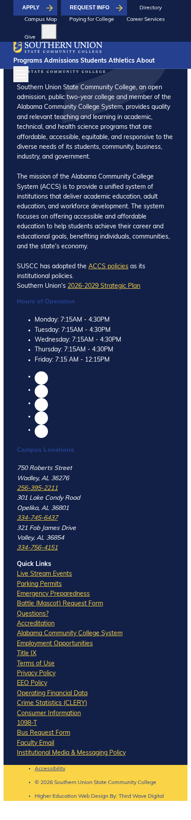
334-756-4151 (37, 548)
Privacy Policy (36, 673)
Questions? (32, 614)
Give (30, 37)
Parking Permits (39, 584)
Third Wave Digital (141, 796)
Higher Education (56, 796)
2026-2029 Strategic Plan (104, 286)
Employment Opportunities (55, 644)
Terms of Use (36, 664)
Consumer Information (49, 713)
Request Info (89, 7)
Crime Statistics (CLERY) (52, 703)
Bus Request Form (43, 733)
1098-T (27, 723)
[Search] (49, 32)
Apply (31, 7)
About (145, 61)
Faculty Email (35, 743)
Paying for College (91, 19)
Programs (27, 61)
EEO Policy (32, 683)
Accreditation (36, 624)
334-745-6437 (37, 518)
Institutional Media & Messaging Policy (71, 753)
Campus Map (40, 19)
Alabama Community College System (70, 633)
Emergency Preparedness (53, 594)
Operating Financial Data (52, 693)
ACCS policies (108, 266)
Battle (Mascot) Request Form (60, 604)
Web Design (93, 796)
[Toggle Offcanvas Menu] (20, 74)
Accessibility (50, 769)
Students (93, 61)
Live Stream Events (44, 574)
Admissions (61, 61)
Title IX (26, 653)
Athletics (121, 61)
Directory (150, 8)
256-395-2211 (37, 488)
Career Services (146, 19)
